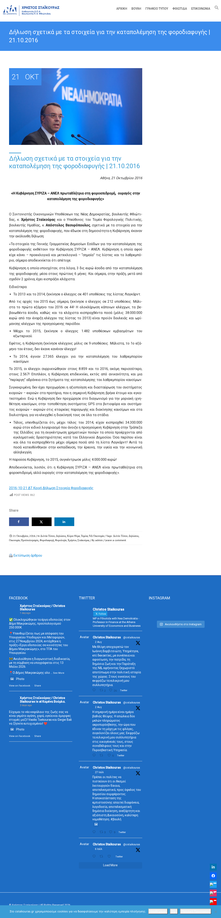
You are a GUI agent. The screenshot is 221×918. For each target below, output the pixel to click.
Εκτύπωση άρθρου (27, 555)
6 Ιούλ (98, 849)
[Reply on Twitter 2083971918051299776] (94, 755)
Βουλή (136, 8)
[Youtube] (213, 901)
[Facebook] (213, 875)
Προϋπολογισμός (30, 540)
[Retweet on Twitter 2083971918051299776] (102, 755)
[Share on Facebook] (19, 521)
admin (99, 540)
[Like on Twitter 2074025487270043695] (110, 856)
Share (37, 685)
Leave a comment (115, 540)
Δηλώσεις (61, 535)
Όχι (174, 911)
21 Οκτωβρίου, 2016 (24, 535)
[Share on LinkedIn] (64, 521)
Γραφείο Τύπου (156, 8)
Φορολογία (60, 540)
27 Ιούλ (99, 772)
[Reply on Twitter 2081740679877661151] (94, 832)
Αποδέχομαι (158, 911)
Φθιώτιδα (179, 8)
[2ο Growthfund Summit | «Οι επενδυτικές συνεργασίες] (180, 611)
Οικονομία (14, 540)
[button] (215, 8)
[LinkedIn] (213, 867)
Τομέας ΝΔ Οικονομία (92, 535)
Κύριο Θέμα (73, 535)
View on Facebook (19, 685)
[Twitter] (213, 884)
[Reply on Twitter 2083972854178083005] (94, 690)
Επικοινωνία (200, 8)
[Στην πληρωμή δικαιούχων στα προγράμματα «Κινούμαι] (158, 611)
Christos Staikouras (107, 637)
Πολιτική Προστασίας (196, 911)
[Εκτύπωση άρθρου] (11, 555)
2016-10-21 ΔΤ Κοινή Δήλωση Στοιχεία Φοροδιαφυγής (51, 488)
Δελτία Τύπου (47, 535)
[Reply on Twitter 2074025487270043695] (94, 856)
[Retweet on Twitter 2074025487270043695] (102, 856)
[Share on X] (42, 521)
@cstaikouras (131, 637)
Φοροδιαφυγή (47, 540)
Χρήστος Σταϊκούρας (79, 540)
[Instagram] (213, 893)
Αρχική (121, 8)
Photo (20, 679)
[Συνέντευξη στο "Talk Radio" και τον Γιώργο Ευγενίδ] (202, 611)
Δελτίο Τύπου (120, 535)
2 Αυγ (98, 642)
